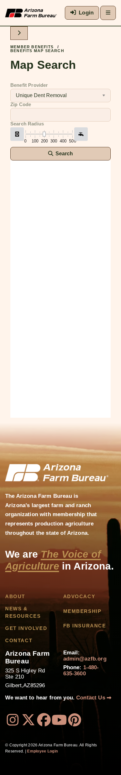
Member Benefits (32, 47)
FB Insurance (84, 625)
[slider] (44, 134)
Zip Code (20, 104)
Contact (18, 640)
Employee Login (42, 751)
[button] (17, 134)
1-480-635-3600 (81, 670)
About (15, 596)
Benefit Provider (29, 85)
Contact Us (91, 698)
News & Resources (23, 612)
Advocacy (79, 596)
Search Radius (27, 124)
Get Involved (26, 628)
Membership (82, 611)
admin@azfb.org (84, 659)
